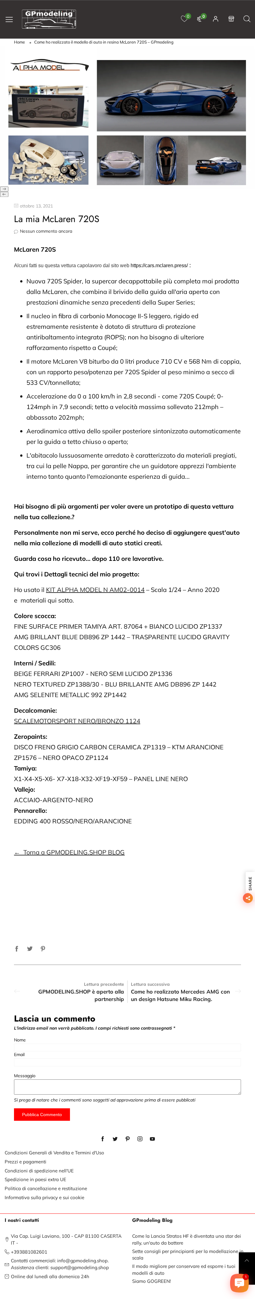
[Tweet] (30, 948)
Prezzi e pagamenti (25, 1162)
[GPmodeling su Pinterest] (127, 1139)
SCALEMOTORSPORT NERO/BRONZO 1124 (77, 721)
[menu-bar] (11, 19)
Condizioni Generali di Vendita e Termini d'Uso (54, 1153)
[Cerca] (247, 19)
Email (19, 1054)
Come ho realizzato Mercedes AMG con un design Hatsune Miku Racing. (180, 995)
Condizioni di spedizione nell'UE (39, 1171)
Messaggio (24, 1075)
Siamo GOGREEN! (151, 1281)
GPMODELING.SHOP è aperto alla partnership (81, 995)
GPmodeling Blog (152, 1220)
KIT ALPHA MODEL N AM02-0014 (95, 590)
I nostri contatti (22, 1220)
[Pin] (43, 948)
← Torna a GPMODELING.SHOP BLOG (69, 852)
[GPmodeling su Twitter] (115, 1139)
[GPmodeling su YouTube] (152, 1139)
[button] (4, 189)
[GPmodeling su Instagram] (140, 1139)
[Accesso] (216, 19)
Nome (20, 1040)
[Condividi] (17, 948)
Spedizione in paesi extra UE (35, 1179)
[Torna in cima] (247, 1260)
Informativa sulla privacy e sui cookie (44, 1197)
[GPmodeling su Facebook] (103, 1139)
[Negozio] (231, 19)
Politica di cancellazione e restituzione (46, 1188)
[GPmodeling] (49, 19)
